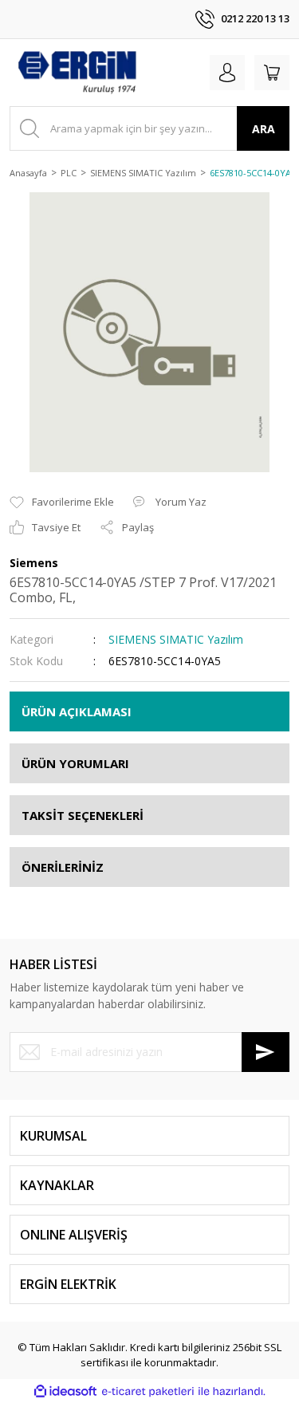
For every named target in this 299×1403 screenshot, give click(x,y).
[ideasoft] (65, 1392)
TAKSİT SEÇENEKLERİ (83, 815)
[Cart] (271, 72)
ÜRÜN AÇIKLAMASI (77, 711)
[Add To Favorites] (62, 502)
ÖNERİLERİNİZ (63, 867)
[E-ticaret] (148, 1392)
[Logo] (77, 72)
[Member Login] (227, 72)
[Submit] (265, 1052)
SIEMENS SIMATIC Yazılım (175, 639)
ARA (263, 128)
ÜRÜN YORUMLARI (75, 763)
